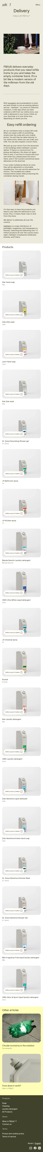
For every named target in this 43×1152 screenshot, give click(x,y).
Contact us (6, 1124)
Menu (38, 5)
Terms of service (9, 1137)
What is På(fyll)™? (9, 1121)
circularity (12, 103)
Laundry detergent (10, 1109)
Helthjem (7, 226)
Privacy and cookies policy (13, 1134)
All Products (7, 1112)
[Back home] (7, 4)
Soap (4, 1103)
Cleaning (5, 1106)
